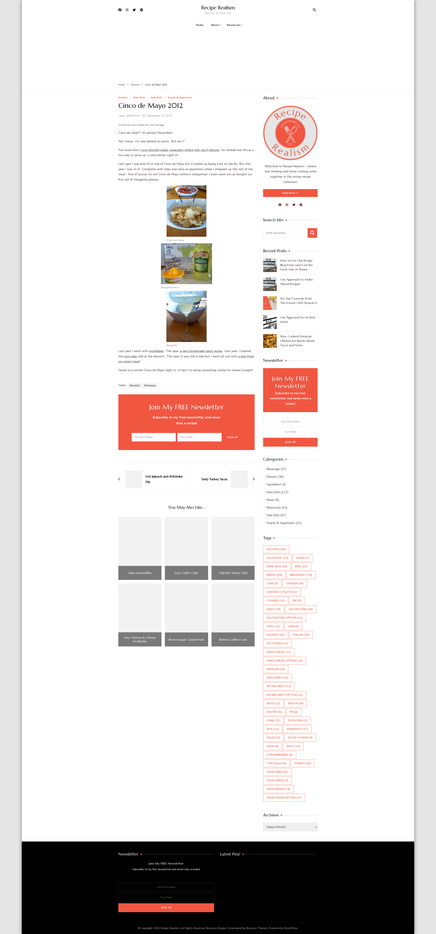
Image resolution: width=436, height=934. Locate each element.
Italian (301, 635)
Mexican (151, 385)
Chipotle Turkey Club (233, 573)
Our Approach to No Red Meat (297, 319)
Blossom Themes (256, 928)
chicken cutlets (282, 592)
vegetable (277, 772)
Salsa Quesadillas (140, 573)
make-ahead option (284, 660)
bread (274, 575)
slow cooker (300, 737)
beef (301, 566)
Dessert (123, 97)
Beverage (273, 469)
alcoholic (277, 558)
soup (272, 746)
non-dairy (277, 678)
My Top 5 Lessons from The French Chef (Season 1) (298, 300)
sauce (273, 737)
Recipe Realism (218, 7)
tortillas (276, 763)
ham (293, 626)
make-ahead (279, 652)
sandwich (297, 729)
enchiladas (156, 351)
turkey (302, 763)
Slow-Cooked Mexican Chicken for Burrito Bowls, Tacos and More (297, 340)
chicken (295, 583)
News (271, 500)
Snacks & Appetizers (180, 97)
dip (297, 600)
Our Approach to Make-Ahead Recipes (297, 281)
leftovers (277, 643)
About (215, 25)
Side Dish (156, 97)
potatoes (297, 720)
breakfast (301, 575)
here (162, 125)
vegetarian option (284, 798)
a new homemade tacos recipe (201, 351)
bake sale (277, 566)
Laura (121, 116)
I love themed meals (154, 150)
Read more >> (290, 193)
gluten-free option (284, 618)
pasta (295, 703)
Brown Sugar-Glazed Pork (186, 639)
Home (199, 25)
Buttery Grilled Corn (233, 639)
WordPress (291, 928)
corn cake (130, 356)
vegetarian (278, 789)
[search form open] (314, 10)
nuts (273, 703)
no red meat (279, 686)
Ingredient (274, 484)
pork (273, 720)
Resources (233, 25)
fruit (274, 609)
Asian (302, 558)
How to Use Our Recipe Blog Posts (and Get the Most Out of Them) (296, 265)
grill (273, 626)
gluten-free (301, 609)
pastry (274, 712)
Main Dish (139, 97)
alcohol (135, 385)
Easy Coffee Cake (186, 573)
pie (294, 712)
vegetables (277, 780)
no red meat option (285, 695)
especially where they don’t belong (194, 150)
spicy (293, 746)
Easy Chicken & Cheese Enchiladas (140, 639)
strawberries (280, 755)
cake (272, 583)
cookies (276, 600)
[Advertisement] (218, 55)
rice (273, 729)
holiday (276, 635)
